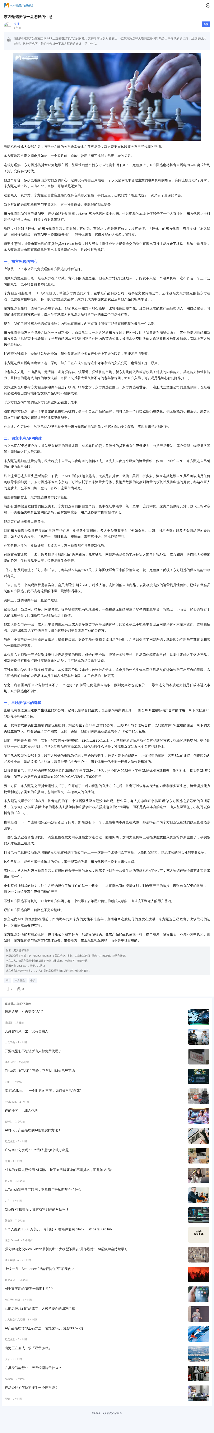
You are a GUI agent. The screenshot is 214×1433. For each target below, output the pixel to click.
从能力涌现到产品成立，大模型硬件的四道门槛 (40, 1308)
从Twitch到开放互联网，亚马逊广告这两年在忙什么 (43, 1189)
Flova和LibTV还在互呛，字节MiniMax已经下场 (40, 1071)
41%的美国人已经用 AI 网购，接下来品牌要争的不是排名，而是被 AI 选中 (60, 1170)
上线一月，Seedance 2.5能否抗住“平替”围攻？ (39, 1269)
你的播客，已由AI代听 (21, 1110)
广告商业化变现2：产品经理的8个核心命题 (37, 1150)
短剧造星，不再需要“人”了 (24, 1011)
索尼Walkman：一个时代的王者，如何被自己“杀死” (43, 1090)
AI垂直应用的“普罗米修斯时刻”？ (29, 1288)
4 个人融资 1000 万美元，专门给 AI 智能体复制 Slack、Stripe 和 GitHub (58, 1229)
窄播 (17, 23)
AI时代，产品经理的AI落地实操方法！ (33, 1130)
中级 (32, 980)
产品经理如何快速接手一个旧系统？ (31, 1387)
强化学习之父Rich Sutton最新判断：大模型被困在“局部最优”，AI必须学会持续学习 (66, 1249)
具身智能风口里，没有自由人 (26, 1031)
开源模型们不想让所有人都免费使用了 (33, 1051)
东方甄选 (20, 980)
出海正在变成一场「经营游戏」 (28, 1348)
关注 (206, 24)
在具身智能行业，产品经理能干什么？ (33, 1368)
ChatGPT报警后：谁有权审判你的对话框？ (37, 1209)
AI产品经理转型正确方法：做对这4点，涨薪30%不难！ (46, 1328)
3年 (7, 980)
